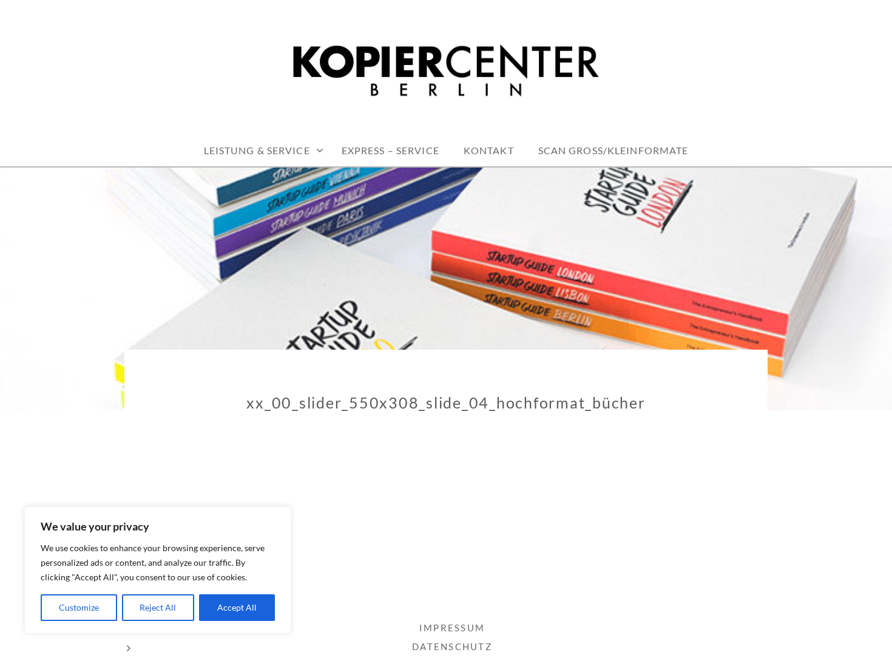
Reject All (158, 607)
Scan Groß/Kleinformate (613, 150)
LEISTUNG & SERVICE (257, 150)
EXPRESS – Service (390, 150)
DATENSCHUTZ (452, 646)
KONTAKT (489, 150)
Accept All (237, 607)
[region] (157, 570)
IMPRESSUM (452, 627)
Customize (79, 607)
